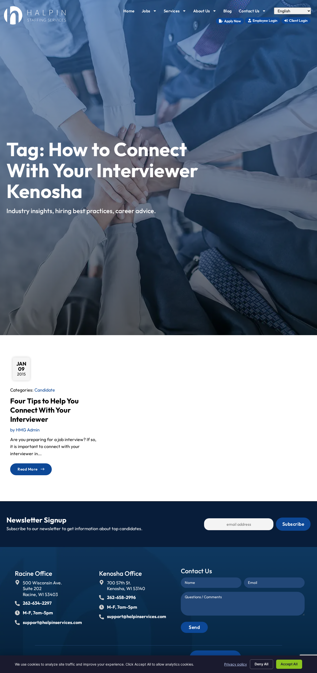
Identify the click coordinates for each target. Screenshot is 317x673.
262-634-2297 (37, 603)
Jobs (151, 12)
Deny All (261, 664)
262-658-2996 (121, 597)
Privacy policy (235, 664)
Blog (229, 12)
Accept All (289, 664)
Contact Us (254, 12)
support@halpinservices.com (52, 622)
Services (176, 12)
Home (130, 12)
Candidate (44, 390)
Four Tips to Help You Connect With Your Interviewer (44, 410)
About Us (206, 12)
